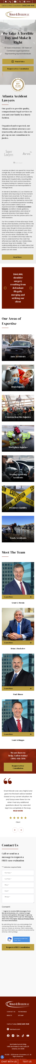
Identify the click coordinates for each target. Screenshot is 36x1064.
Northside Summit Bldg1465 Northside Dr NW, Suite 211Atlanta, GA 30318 (18, 1046)
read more (18, 811)
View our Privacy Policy (26, 919)
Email (15, 1)
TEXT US (27, 1061)
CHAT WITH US (9, 1061)
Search (20, 1)
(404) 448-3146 (18, 758)
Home (6, 1)
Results (9, 1015)
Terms (19, 940)
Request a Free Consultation (18, 69)
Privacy (15, 940)
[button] (5, 287)
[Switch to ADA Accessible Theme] (2, 1057)
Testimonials (22, 1012)
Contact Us (11, 1012)
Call (10, 1)
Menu (28, 1)
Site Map (21, 1015)
